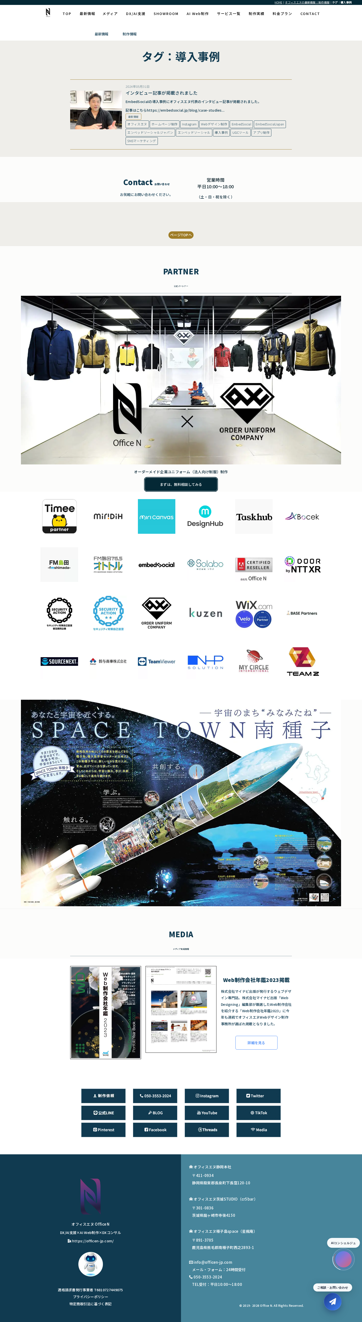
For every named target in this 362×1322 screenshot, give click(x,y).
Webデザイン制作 (214, 124)
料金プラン (282, 13)
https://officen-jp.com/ (93, 1240)
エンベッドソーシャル (194, 132)
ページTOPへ (181, 234)
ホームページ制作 (164, 124)
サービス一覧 (229, 13)
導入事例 (221, 132)
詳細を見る (256, 1042)
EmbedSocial (241, 124)
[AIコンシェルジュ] (343, 1259)
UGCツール (240, 132)
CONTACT (310, 13)
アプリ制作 (261, 132)
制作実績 (256, 13)
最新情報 (87, 13)
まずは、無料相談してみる (181, 484)
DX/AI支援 (136, 13)
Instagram (189, 124)
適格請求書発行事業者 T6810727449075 (90, 1289)
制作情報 (130, 33)
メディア (110, 13)
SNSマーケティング (141, 140)
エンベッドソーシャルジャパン (150, 132)
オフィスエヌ (137, 124)
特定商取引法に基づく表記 (90, 1303)
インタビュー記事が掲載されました (162, 92)
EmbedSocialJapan (270, 124)
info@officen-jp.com (213, 1262)
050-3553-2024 (208, 1276)
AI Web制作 (198, 13)
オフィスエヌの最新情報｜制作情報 (307, 2)
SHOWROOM (166, 13)
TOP (67, 13)
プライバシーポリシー (90, 1296)
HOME (278, 2)
